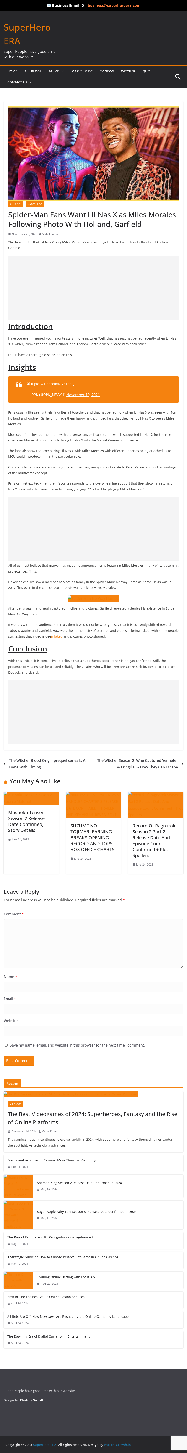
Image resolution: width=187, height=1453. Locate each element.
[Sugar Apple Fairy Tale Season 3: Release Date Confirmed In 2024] (18, 1215)
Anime (54, 71)
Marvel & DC (82, 71)
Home (12, 71)
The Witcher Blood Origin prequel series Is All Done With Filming (48, 764)
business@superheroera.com (114, 5)
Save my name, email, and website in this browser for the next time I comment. (77, 1045)
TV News (107, 71)
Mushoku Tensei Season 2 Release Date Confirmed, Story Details (26, 821)
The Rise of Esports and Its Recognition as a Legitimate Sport (53, 1237)
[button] (61, 71)
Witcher (128, 71)
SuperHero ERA (44, 1444)
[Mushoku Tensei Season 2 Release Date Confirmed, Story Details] (31, 794)
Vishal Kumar (50, 234)
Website (11, 1020)
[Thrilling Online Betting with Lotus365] (18, 1280)
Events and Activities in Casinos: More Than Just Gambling (51, 1160)
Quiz (146, 71)
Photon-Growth (32, 1400)
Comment (14, 913)
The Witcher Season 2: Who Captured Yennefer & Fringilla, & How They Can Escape (137, 764)
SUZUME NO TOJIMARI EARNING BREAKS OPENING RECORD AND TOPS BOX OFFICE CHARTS (92, 838)
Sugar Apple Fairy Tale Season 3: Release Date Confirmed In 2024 (87, 1211)
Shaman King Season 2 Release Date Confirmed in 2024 (79, 1183)
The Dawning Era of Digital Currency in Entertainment (48, 1336)
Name (10, 976)
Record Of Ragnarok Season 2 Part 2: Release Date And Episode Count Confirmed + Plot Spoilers (153, 840)
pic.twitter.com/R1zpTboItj (54, 384)
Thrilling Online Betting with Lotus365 (66, 1277)
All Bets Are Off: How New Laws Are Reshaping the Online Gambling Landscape (68, 1316)
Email (10, 998)
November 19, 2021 (83, 394)
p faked (57, 636)
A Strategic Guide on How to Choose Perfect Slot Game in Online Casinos (63, 1257)
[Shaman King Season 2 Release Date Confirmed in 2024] (18, 1186)
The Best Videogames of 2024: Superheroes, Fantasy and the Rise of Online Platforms (92, 1118)
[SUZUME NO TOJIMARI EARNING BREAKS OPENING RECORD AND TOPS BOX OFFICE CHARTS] (93, 794)
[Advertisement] (93, 288)
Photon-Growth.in (117, 1444)
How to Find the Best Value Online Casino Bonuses (46, 1297)
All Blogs (33, 71)
